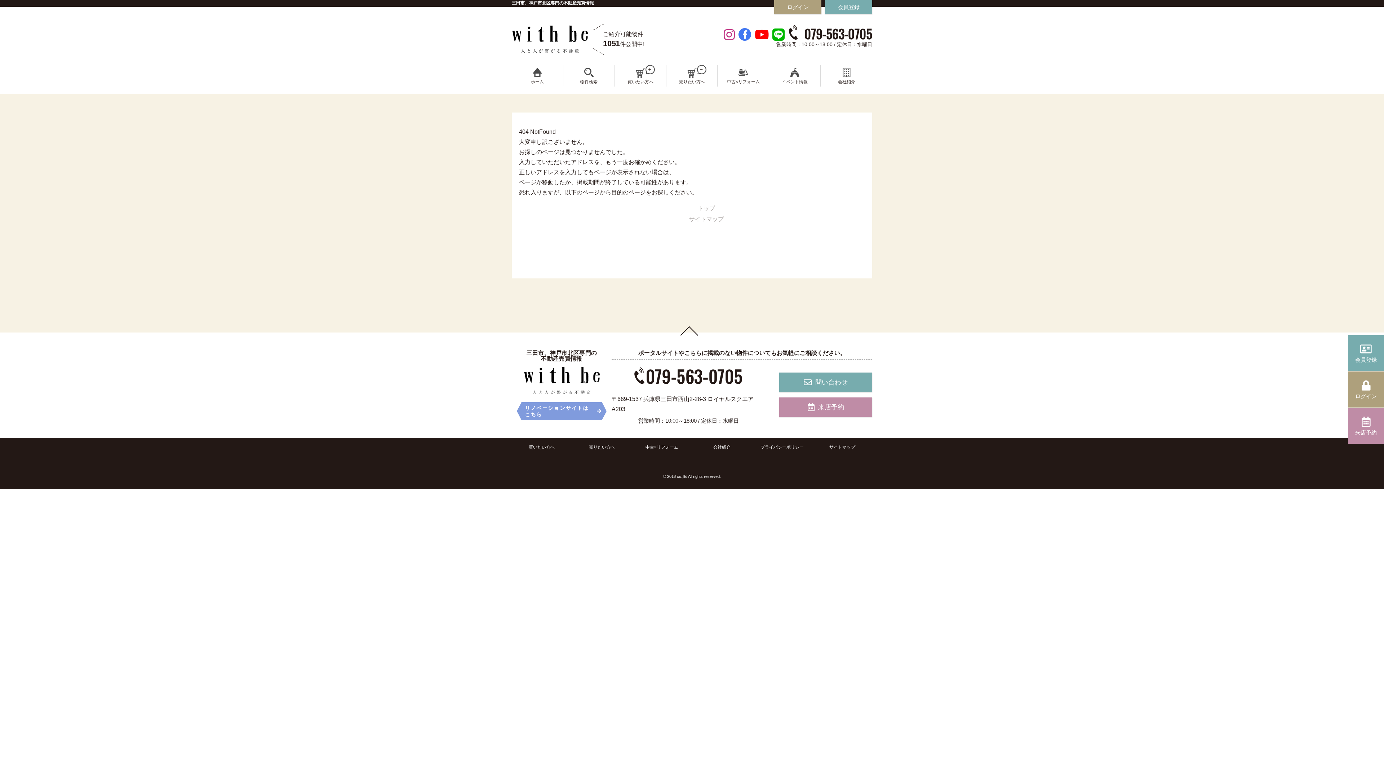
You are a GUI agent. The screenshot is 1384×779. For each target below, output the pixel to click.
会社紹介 (722, 447)
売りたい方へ (602, 447)
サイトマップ (706, 219)
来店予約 (831, 407)
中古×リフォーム (662, 447)
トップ (706, 208)
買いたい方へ (542, 447)
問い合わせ (831, 382)
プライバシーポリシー (782, 447)
